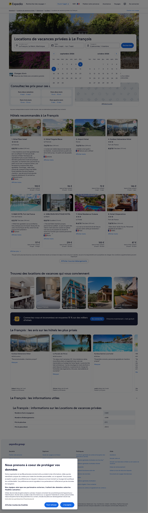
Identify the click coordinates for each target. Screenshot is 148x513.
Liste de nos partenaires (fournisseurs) (19, 499)
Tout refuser (51, 505)
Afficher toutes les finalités (16, 505)
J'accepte (67, 505)
